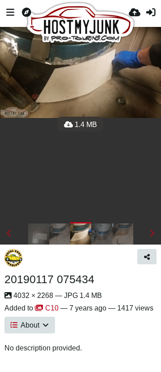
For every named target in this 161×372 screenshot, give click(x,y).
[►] (152, 233)
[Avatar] (13, 258)
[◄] (9, 233)
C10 (52, 308)
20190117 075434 (49, 279)
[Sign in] (151, 13)
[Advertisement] (80, 170)
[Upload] (134, 13)
